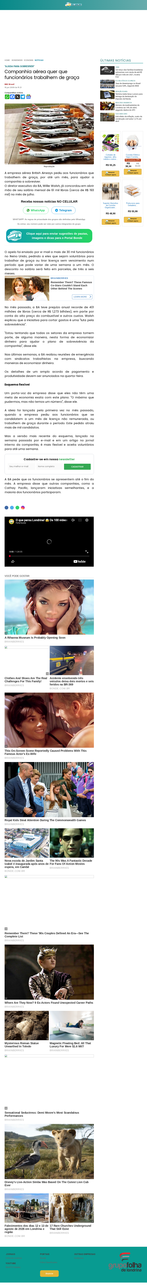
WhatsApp (38, 210)
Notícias (39, 60)
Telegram (65, 210)
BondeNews (17, 60)
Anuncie (49, 1273)
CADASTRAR (77, 466)
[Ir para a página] (73, 5)
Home (7, 60)
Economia (28, 60)
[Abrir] (2, 5)
